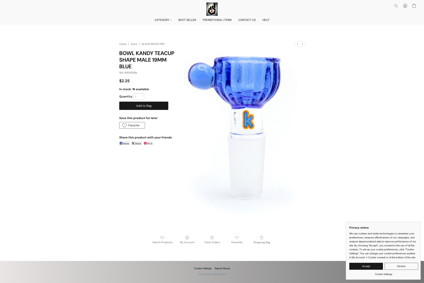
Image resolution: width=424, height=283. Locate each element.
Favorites (236, 242)
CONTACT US (247, 20)
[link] (383, 273)
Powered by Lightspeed (212, 274)
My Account (187, 242)
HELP (265, 20)
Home (122, 44)
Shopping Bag (261, 242)
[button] (212, 9)
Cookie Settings (203, 268)
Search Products (162, 242)
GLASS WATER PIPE (153, 44)
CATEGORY (162, 20)
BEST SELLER (187, 20)
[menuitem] (297, 44)
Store (134, 44)
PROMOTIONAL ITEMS (217, 20)
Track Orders (212, 242)
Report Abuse (222, 268)
